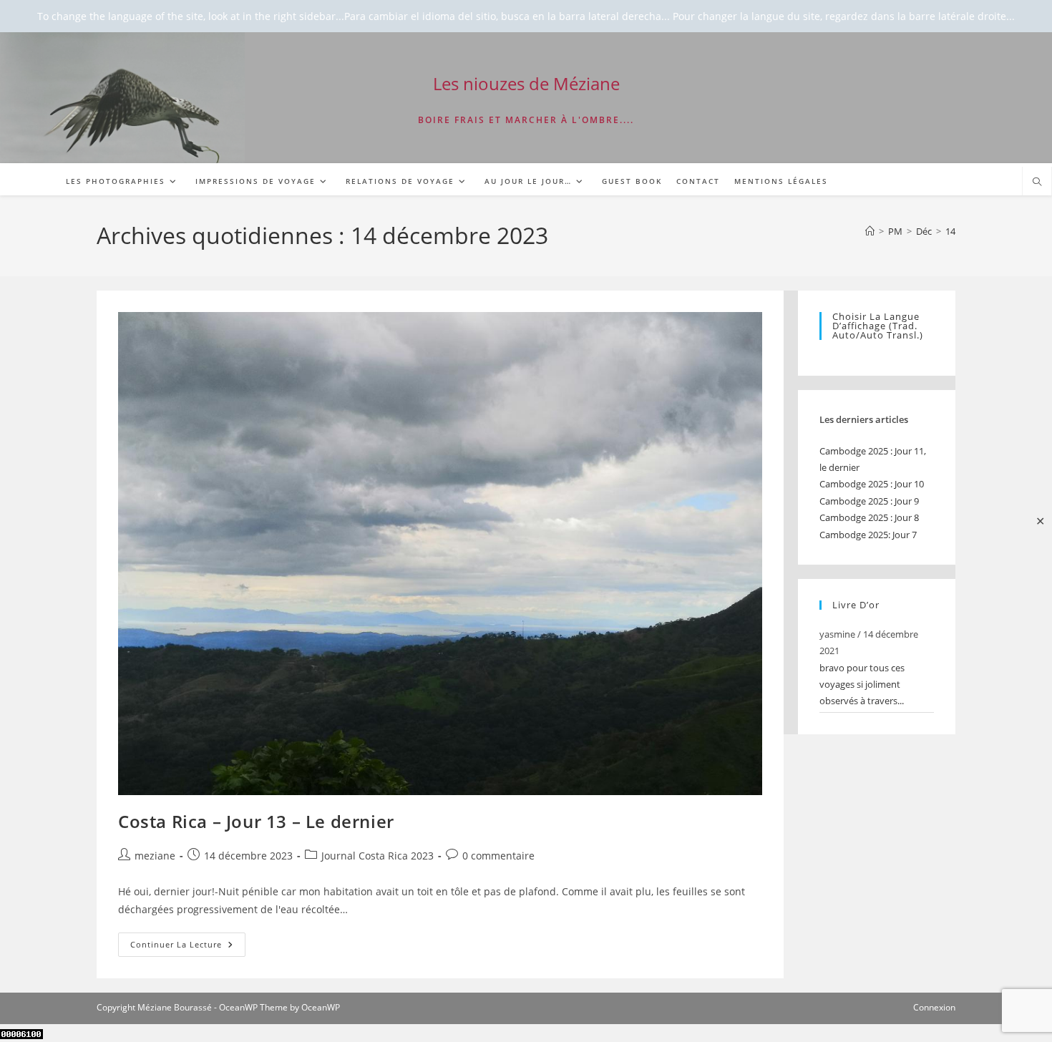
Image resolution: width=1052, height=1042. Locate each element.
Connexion (934, 1007)
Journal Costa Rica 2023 (377, 855)
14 (950, 231)
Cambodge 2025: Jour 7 (868, 534)
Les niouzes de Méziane (526, 83)
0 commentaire (498, 855)
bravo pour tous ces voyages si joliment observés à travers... (862, 684)
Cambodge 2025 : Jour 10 (871, 483)
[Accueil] (870, 231)
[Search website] (1037, 182)
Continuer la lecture (187, 947)
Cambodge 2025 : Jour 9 (869, 501)
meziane (155, 855)
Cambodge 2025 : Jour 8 (869, 517)
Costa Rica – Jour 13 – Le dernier (256, 821)
